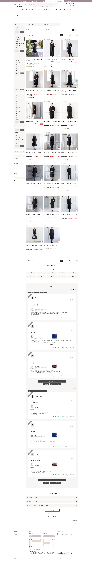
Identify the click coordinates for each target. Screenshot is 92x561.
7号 (52, 272)
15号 (41, 276)
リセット (16, 73)
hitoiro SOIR (18, 45)
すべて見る (52, 510)
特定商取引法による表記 (18, 558)
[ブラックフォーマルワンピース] (34, 110)
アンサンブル (18, 56)
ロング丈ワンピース (19, 139)
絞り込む (21, 73)
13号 (31, 276)
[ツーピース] (34, 235)
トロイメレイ (51, 6)
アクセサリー (39, 9)
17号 (52, 276)
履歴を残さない (75, 520)
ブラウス (17, 64)
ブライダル (16, 166)
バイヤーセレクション (68, 9)
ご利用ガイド (68, 3)
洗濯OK (17, 135)
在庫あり (17, 29)
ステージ (15, 173)
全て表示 (17, 27)
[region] (19, 43)
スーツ (17, 58)
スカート (17, 66)
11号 (73, 272)
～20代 (17, 78)
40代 (17, 82)
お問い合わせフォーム (65, 534)
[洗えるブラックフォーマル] (34, 48)
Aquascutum (18, 39)
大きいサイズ (35, 6)
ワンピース (18, 60)
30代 (17, 80)
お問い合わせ (73, 3)
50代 (17, 84)
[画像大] (73, 30)
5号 (41, 272)
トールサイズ (18, 141)
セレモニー (56, 9)
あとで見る (41, 55)
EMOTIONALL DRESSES (20, 43)
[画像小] (75, 30)
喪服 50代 (39, 6)
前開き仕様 (18, 137)
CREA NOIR (18, 41)
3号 (31, 272)
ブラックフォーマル (23, 9)
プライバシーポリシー (27, 558)
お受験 (61, 9)
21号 (73, 276)
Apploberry (18, 37)
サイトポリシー (35, 558)
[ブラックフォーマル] (52, 48)
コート (17, 70)
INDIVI (17, 47)
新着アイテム (16, 183)
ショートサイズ (18, 143)
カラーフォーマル (32, 9)
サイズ (15, 180)
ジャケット (18, 62)
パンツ (17, 68)
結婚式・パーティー (48, 9)
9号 (62, 272)
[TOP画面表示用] (77, 30)
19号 (62, 276)
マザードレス (43, 6)
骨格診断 (47, 6)
